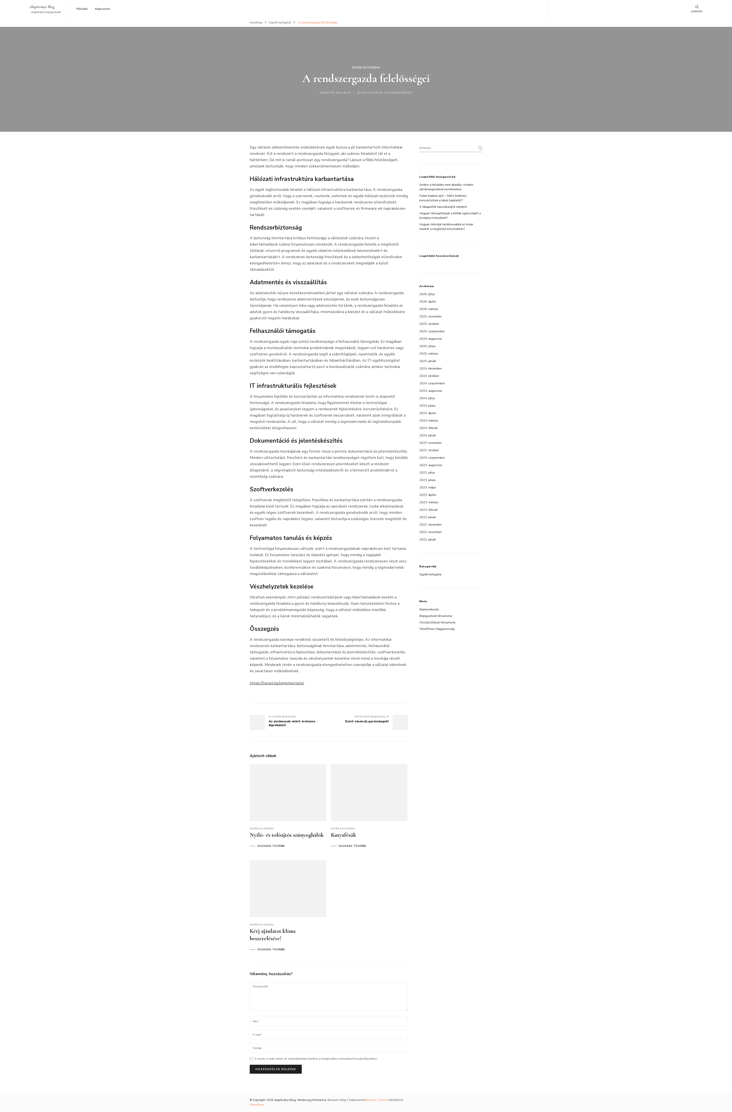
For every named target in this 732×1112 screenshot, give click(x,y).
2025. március (428, 354)
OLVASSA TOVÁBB (271, 846)
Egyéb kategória (366, 67)
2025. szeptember (432, 331)
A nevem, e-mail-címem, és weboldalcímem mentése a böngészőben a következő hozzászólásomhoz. (315, 1059)
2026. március (428, 309)
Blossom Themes (376, 1100)
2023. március (428, 502)
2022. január (427, 539)
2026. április (427, 301)
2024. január (427, 435)
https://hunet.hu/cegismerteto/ (277, 683)
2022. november (430, 532)
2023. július (427, 472)
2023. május (427, 487)
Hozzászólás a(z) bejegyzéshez (386, 93)
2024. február (428, 428)
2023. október (429, 450)
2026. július (427, 294)
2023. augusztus (430, 465)
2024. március (428, 420)
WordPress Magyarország (436, 629)
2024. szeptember (432, 383)
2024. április (427, 413)
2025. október (429, 324)
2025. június (427, 346)
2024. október (429, 376)
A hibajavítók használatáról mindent (443, 207)
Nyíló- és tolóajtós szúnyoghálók (287, 834)
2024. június (427, 406)
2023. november (430, 443)
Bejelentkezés (429, 609)
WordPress (257, 1105)
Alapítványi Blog (42, 7)
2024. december (430, 368)
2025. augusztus (430, 339)
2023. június (427, 480)
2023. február (428, 510)
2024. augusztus (430, 391)
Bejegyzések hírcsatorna (435, 616)
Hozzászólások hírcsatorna (437, 622)
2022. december (430, 525)
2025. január (427, 361)
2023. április (427, 495)
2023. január (427, 517)
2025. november (430, 316)
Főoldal (82, 9)
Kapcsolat (102, 9)
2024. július (427, 398)
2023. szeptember (432, 458)
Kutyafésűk (343, 834)
